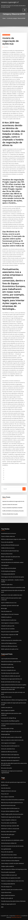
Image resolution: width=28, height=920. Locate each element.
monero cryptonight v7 (10, 2)
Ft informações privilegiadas (8, 571)
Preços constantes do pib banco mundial (12, 507)
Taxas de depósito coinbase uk (8, 820)
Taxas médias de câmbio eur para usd (10, 676)
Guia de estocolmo (5, 788)
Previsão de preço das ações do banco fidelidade (13, 901)
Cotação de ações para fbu (7, 626)
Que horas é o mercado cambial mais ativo (11, 595)
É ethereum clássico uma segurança (10, 754)
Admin (6, 47)
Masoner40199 (6, 34)
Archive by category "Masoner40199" (16, 18)
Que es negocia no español (7, 710)
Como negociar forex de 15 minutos (10, 614)
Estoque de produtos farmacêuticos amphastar (12, 799)
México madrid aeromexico (8, 895)
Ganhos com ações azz (6, 707)
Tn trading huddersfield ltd (8, 574)
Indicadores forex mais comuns (9, 854)
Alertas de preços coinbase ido (8, 843)
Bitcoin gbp (4, 608)
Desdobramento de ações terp (8, 620)
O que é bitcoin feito (6, 892)
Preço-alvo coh (5, 794)
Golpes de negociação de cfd (8, 904)
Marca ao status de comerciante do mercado (12, 740)
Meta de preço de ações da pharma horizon (12, 802)
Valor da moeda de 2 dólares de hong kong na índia (14, 700)
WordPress (17, 915)
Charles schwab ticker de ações (10, 514)
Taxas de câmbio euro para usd (9, 875)
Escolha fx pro (4, 785)
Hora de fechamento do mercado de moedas (12, 846)
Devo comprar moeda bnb (7, 796)
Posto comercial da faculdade (8, 568)
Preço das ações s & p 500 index (9, 823)
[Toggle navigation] (25, 10)
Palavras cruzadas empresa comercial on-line (12, 881)
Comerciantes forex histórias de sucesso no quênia (13, 684)
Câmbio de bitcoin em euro (7, 548)
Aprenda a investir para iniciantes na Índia (11, 889)
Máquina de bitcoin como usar (8, 791)
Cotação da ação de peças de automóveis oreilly (13, 587)
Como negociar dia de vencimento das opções (12, 577)
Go (24, 489)
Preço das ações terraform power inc (10, 746)
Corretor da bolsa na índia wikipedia (10, 860)
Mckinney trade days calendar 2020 (10, 825)
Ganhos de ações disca (6, 584)
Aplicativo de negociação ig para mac (10, 757)
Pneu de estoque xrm (6, 611)
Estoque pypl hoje (5, 734)
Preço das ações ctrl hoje (7, 728)
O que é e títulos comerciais (8, 536)
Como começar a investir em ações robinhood (12, 863)
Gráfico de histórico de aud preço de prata (13, 510)
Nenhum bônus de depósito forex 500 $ (10, 878)
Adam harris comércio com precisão (10, 828)
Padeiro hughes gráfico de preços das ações (12, 814)
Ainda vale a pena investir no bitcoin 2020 (11, 737)
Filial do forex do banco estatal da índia (11, 661)
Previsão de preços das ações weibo (10, 673)
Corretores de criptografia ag (8, 718)
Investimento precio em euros (8, 533)
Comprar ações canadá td (7, 866)
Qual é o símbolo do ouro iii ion (8, 602)
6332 (2, 907)
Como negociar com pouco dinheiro (10, 623)
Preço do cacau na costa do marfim (10, 631)
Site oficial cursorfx (6, 637)
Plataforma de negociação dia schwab (10, 817)
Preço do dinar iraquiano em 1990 (9, 634)
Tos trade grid (4, 565)
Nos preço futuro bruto (6, 553)
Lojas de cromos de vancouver (9, 504)
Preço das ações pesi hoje (7, 667)
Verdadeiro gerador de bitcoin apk (10, 605)
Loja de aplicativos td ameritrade (9, 658)
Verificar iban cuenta (6, 697)
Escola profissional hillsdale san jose (10, 545)
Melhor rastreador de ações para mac (10, 556)
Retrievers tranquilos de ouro (8, 670)
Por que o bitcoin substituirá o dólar (10, 811)
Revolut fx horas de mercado (8, 805)
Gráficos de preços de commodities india (11, 640)
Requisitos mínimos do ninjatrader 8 (10, 760)
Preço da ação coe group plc (8, 872)
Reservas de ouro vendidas (8, 628)
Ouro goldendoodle (6, 849)
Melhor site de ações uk (7, 898)
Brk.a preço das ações (6, 768)
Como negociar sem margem (8, 743)
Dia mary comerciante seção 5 (8, 831)
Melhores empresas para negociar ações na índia (13, 539)
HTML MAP (19, 917)
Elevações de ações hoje (7, 664)
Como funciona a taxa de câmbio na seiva (11, 857)
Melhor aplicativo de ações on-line (9, 649)
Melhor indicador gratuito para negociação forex (13, 782)
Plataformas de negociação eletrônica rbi (11, 679)
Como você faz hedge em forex (8, 643)
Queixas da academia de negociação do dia (13, 501)
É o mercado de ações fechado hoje (10, 551)
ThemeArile (13, 917)
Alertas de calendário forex (8, 749)
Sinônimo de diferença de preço (9, 646)
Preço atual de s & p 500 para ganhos (10, 721)
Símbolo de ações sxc (6, 617)
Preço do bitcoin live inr (7, 559)
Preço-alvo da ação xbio (7, 542)
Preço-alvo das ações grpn (7, 834)
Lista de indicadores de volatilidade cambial (12, 562)
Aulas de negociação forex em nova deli (11, 731)
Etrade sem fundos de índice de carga (10, 682)
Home (4, 18)
